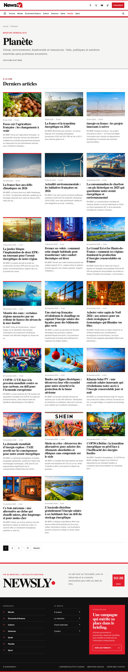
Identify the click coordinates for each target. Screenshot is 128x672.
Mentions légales (95, 667)
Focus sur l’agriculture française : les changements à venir (21, 127)
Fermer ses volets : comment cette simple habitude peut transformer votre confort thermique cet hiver (62, 253)
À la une (12, 13)
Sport (78, 13)
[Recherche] (123, 13)
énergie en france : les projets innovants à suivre (105, 125)
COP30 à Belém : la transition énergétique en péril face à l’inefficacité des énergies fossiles (105, 448)
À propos (67, 612)
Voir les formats (107, 648)
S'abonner (118, 5)
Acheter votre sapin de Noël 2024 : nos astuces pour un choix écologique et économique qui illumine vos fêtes (104, 319)
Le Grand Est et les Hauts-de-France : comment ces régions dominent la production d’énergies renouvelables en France (105, 255)
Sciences (54, 13)
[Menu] (5, 13)
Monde (20, 13)
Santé (63, 13)
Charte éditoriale (67, 625)
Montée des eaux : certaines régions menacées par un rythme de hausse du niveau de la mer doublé (22, 318)
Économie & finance (33, 13)
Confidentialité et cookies (71, 667)
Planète (70, 13)
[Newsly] (13, 5)
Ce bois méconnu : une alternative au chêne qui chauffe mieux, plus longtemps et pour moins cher (21, 513)
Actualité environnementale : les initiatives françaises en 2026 (63, 187)
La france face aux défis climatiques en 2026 (17, 186)
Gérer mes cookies (116, 667)
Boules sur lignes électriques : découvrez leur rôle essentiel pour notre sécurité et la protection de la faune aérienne (63, 385)
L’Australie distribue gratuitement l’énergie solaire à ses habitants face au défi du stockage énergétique (63, 512)
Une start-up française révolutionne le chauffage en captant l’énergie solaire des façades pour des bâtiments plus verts (62, 319)
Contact (67, 631)
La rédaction (67, 618)
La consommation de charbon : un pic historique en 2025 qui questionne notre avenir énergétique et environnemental (105, 190)
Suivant (36, 548)
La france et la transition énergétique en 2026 (60, 125)
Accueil (5, 26)
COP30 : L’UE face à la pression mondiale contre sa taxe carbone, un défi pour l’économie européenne (20, 385)
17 (28, 548)
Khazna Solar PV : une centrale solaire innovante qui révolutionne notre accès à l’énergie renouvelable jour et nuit (105, 385)
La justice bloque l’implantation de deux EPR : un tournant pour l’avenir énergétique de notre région (21, 254)
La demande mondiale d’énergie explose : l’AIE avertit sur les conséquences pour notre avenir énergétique (21, 449)
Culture (46, 13)
